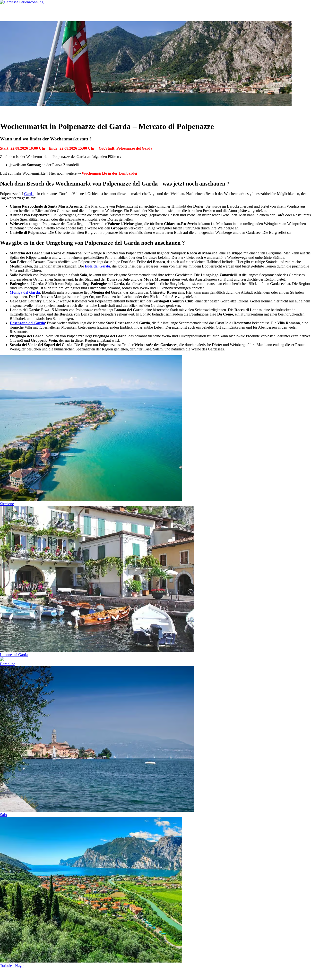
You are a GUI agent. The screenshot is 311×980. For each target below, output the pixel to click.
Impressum (102, 974)
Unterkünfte (36, 13)
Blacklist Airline (47, 974)
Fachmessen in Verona (164, 112)
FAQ (142, 13)
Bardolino (7, 664)
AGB (66, 974)
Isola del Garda (97, 266)
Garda (29, 194)
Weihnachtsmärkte (196, 112)
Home (14, 13)
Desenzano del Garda (27, 323)
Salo (3, 815)
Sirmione (7, 504)
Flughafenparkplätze (16, 974)
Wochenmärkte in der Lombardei (109, 173)
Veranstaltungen (108, 112)
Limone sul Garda (14, 655)
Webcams (118, 13)
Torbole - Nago (12, 966)
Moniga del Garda (25, 292)
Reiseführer (89, 13)
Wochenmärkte (134, 112)
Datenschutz (82, 974)
